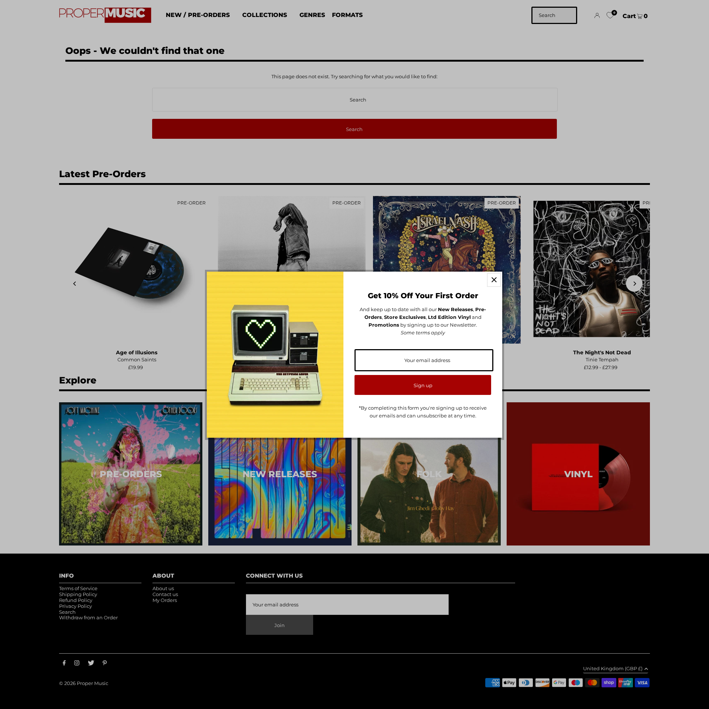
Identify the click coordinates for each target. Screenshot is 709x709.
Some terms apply (423, 332)
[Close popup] (493, 279)
